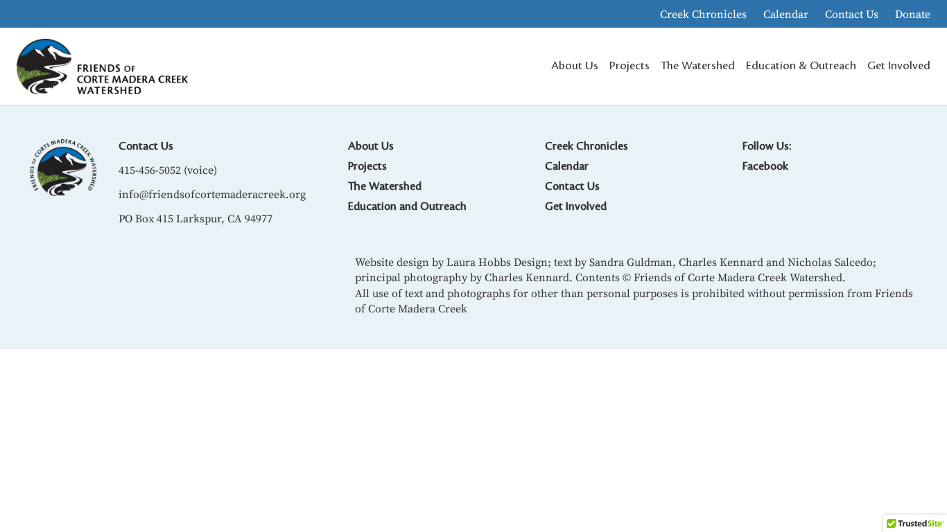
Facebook (765, 166)
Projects (367, 166)
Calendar (785, 13)
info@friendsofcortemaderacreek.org (212, 194)
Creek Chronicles (703, 13)
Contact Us (851, 13)
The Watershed (385, 186)
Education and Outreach (407, 206)
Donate (912, 13)
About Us (371, 146)
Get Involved (576, 206)
